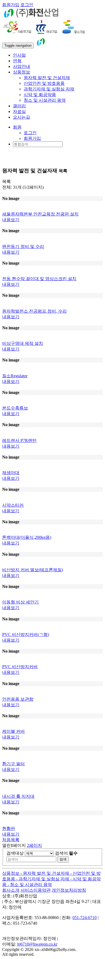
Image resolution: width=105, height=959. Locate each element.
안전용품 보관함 (17, 699)
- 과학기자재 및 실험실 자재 (43, 879)
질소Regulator (14, 376)
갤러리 (19, 106)
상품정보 (11, 873)
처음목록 (10, 839)
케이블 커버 (13, 731)
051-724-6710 (84, 917)
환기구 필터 (13, 764)
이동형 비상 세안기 (20, 602)
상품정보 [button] (21, 72)
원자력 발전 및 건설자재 (47, 77)
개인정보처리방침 (69, 890)
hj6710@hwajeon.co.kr (37, 944)
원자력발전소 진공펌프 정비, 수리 (34, 311)
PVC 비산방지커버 (20, 666)
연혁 (17, 60)
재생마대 (10, 472)
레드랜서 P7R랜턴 (19, 440)
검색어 (66, 853)
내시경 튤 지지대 (18, 796)
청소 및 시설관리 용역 (45, 100)
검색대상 (15, 853)
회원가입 (10, 4)
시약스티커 (13, 505)
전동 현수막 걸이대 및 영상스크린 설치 (39, 278)
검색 (63, 859)
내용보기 (10, 219)
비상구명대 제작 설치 (22, 343)
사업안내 (21, 66)
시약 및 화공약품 (40, 94)
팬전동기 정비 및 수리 (23, 246)
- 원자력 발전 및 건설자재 (45, 873)
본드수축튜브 (15, 408)
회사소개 (10, 890)
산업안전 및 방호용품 (44, 83)
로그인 (26, 4)
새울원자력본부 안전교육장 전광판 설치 (40, 214)
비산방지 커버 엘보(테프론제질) (32, 570)
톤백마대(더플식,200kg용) (26, 537)
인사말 (19, 55)
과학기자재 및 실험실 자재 (49, 89)
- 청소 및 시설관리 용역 (30, 884)
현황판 (8, 828)
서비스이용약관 (35, 890)
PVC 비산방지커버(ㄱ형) (25, 634)
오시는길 (21, 117)
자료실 (19, 111)
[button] (17, 127)
